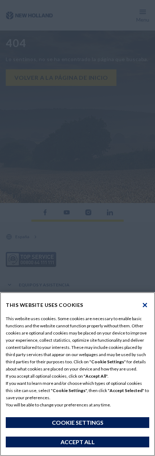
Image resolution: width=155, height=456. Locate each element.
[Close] (145, 305)
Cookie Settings (77, 422)
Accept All (78, 441)
